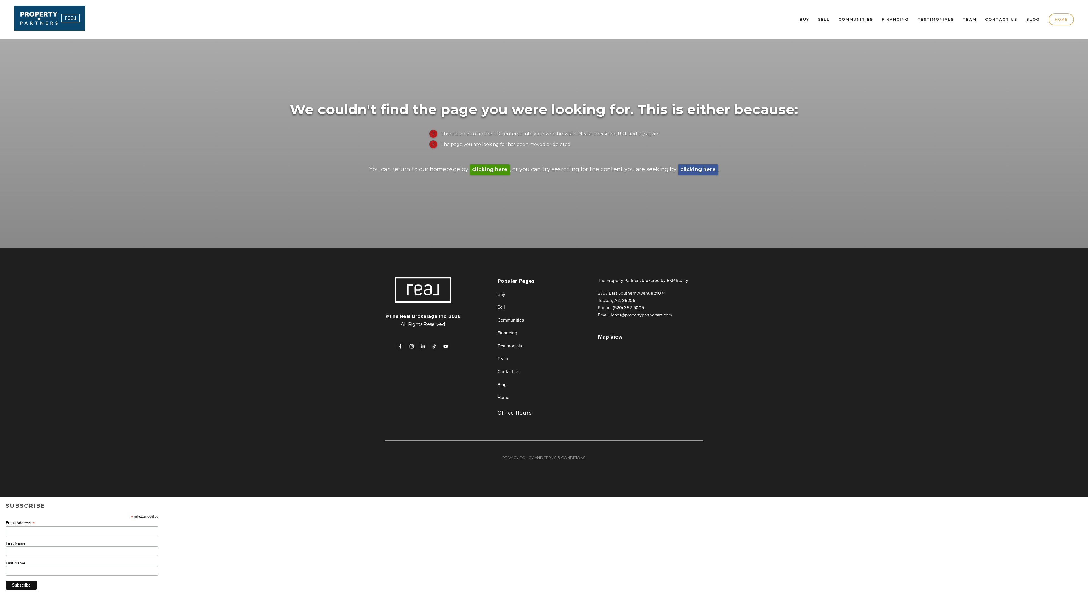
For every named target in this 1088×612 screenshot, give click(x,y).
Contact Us (1001, 19)
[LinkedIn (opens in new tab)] (423, 346)
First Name (16, 543)
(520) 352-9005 (628, 307)
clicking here (489, 169)
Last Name (15, 563)
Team (969, 19)
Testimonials (935, 19)
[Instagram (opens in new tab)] (411, 346)
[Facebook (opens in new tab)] (400, 346)
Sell (824, 19)
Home (1061, 19)
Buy (804, 19)
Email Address (20, 523)
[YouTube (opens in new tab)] (445, 346)
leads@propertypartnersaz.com (641, 315)
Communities (855, 19)
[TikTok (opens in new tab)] (434, 346)
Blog (1033, 19)
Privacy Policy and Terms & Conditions (544, 457)
